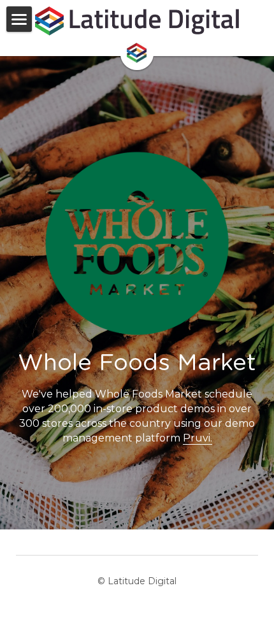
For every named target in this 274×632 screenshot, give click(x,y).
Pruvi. (197, 438)
